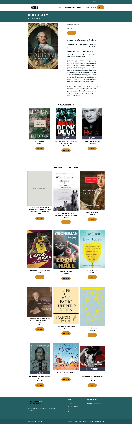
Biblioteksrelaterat (83, 7)
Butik (100, 7)
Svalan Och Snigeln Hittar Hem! (66, 372)
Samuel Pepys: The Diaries (92, 212)
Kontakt (75, 421)
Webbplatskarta (99, 421)
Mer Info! (71, 33)
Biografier (76, 24)
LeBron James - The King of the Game (40, 270)
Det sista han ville (40, 142)
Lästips (60, 7)
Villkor (80, 421)
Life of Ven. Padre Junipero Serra (66, 326)
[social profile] (33, 2)
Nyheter (93, 7)
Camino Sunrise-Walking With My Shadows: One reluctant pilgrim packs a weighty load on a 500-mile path (40, 209)
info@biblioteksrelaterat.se (97, 1)
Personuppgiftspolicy (88, 421)
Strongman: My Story (66, 271)
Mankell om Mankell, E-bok (92, 142)
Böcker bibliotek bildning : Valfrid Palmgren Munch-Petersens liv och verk (40, 320)
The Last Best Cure (92, 270)
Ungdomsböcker (69, 7)
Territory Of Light (92, 328)
